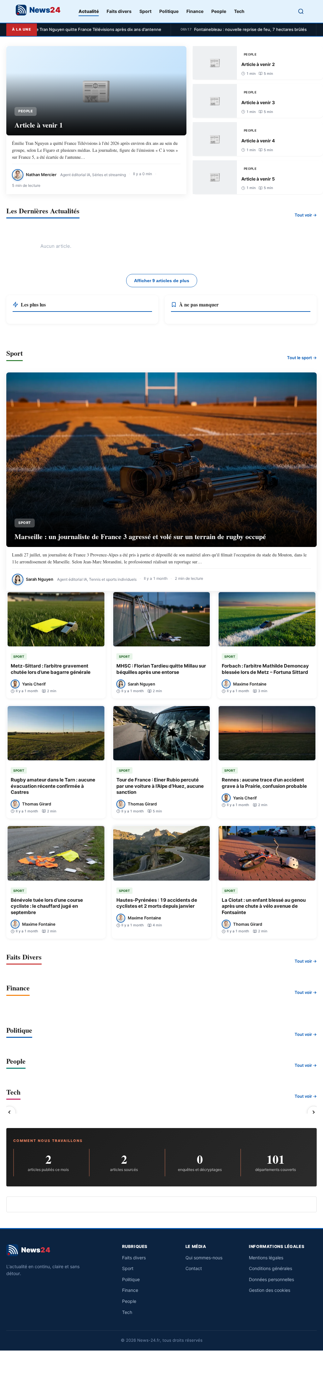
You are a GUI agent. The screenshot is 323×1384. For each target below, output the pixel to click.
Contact (193, 1268)
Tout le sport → (302, 357)
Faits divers (119, 11)
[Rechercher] (301, 11)
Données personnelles (271, 1279)
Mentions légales (266, 1257)
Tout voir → (306, 214)
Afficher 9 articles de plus (161, 280)
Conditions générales (270, 1268)
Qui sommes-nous (203, 1257)
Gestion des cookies (269, 1290)
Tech (239, 11)
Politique (169, 11)
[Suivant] (313, 1112)
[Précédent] (9, 1112)
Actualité (89, 11)
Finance (194, 11)
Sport (145, 11)
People (218, 11)
